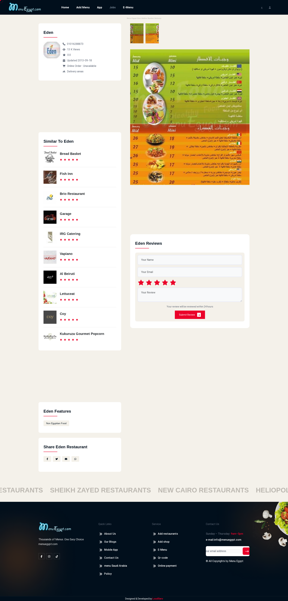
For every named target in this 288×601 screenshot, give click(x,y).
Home (65, 7)
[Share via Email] (66, 459)
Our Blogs (110, 541)
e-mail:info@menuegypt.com (223, 539)
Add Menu (83, 7)
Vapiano (66, 254)
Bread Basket (70, 154)
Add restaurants (168, 533)
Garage (65, 214)
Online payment (167, 565)
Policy (108, 573)
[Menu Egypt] (24, 7)
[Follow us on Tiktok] (57, 556)
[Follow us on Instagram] (49, 556)
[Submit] (247, 551)
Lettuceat (67, 294)
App (99, 7)
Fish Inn (66, 174)
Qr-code (163, 557)
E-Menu (128, 7)
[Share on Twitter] (56, 459)
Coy (63, 314)
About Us (110, 533)
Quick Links (105, 524)
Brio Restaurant (72, 194)
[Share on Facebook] (47, 459)
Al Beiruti (67, 274)
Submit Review (187, 314)
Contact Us (111, 557)
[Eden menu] (137, 33)
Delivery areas (75, 71)
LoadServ (157, 598)
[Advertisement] (80, 109)
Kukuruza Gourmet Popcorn (82, 334)
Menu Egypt (236, 561)
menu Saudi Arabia (115, 565)
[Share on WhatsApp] (75, 459)
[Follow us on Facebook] (41, 556)
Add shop (164, 541)
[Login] (269, 7)
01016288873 (75, 44)
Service (156, 524)
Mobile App (111, 549)
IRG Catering (70, 234)
